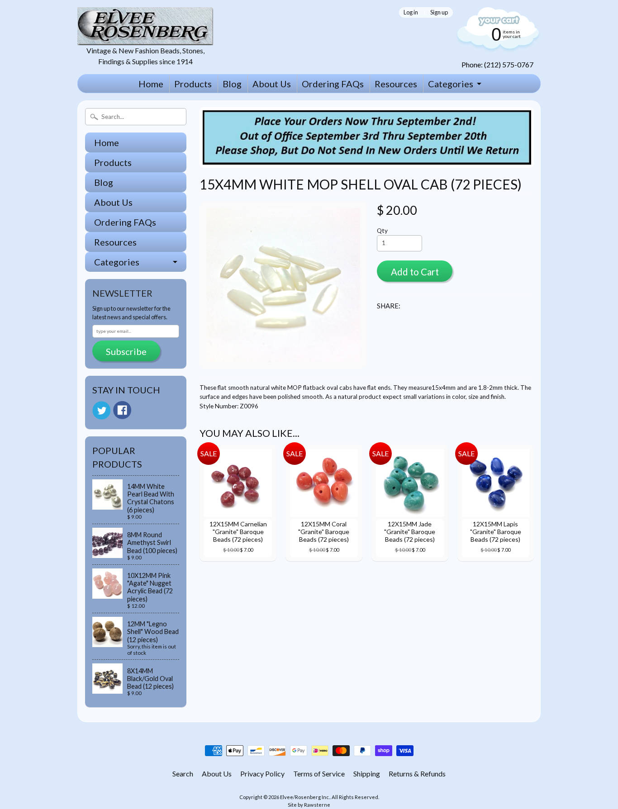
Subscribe (126, 351)
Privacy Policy (262, 773)
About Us (271, 83)
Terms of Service (319, 773)
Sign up (439, 12)
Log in (411, 12)
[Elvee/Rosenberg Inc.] (145, 39)
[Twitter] (101, 410)
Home (150, 83)
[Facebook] (122, 410)
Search (182, 773)
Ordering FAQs (333, 83)
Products (193, 83)
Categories (450, 83)
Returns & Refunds (417, 773)
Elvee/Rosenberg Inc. (305, 797)
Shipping (366, 773)
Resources (396, 83)
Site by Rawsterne (309, 805)
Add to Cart (415, 271)
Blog (232, 83)
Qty (382, 230)
